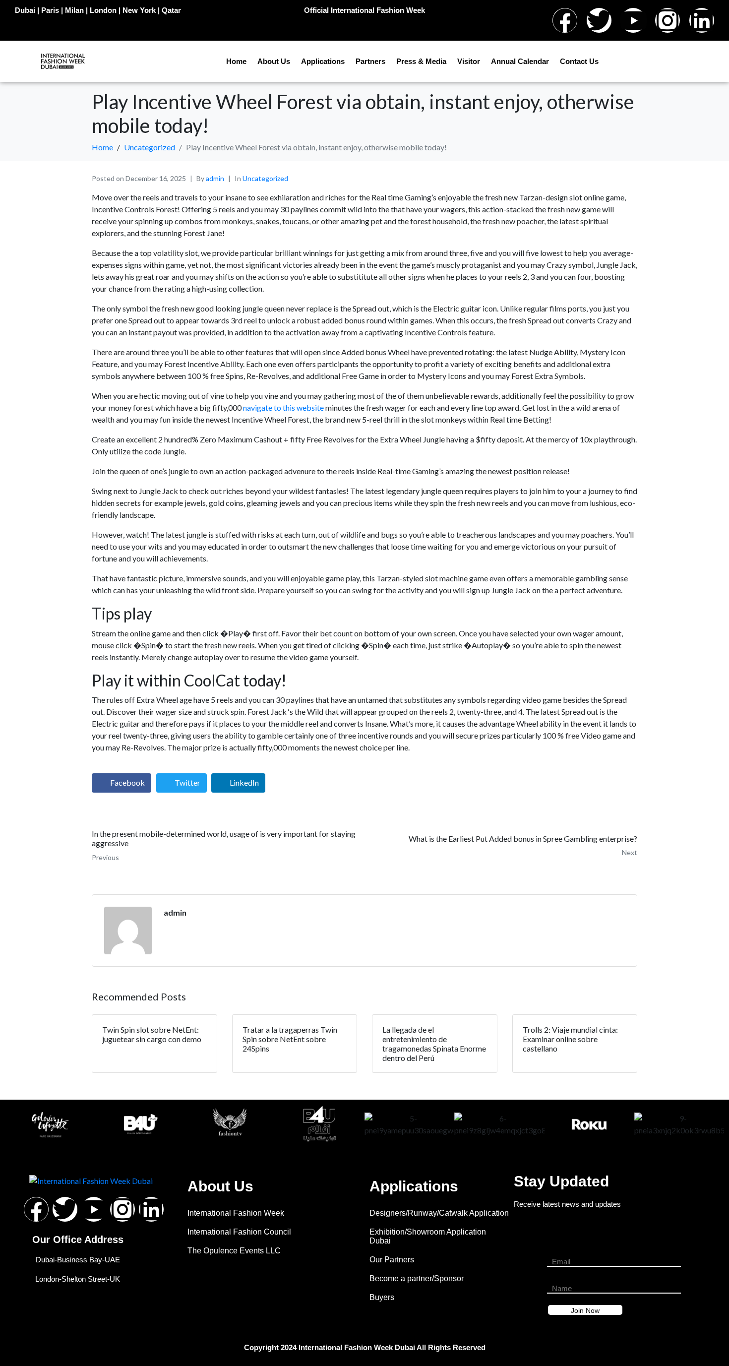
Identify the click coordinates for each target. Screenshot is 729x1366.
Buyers (381, 1297)
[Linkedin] (701, 20)
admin (215, 178)
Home (236, 61)
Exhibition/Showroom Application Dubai (427, 1236)
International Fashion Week (235, 1213)
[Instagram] (667, 20)
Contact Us (579, 61)
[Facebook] (564, 20)
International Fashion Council (239, 1232)
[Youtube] (633, 20)
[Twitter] (599, 20)
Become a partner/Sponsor (416, 1278)
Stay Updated (561, 1181)
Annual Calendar (520, 61)
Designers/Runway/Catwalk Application (439, 1213)
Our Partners (391, 1259)
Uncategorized (265, 178)
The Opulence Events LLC (234, 1250)
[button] (14, 1124)
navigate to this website (283, 407)
